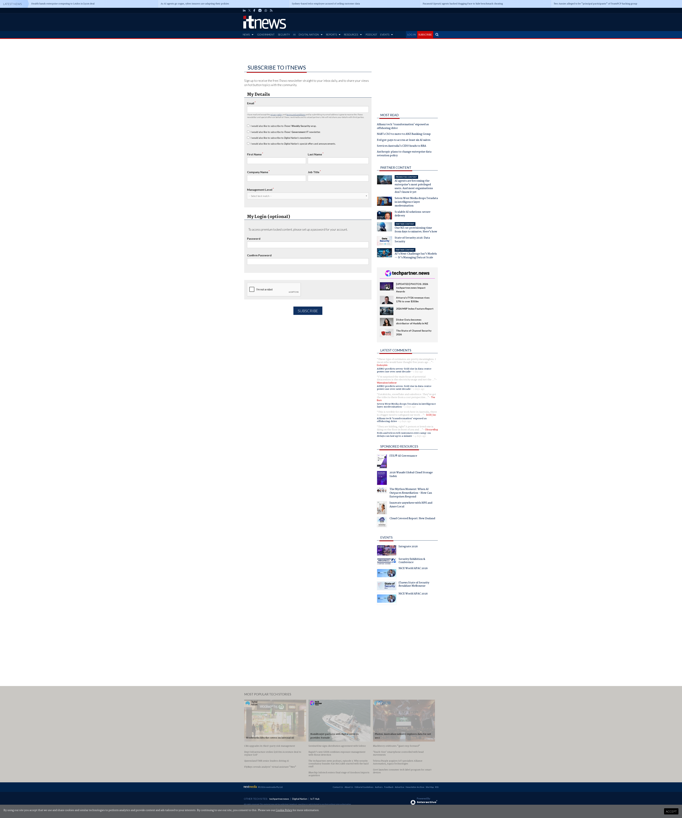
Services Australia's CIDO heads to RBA (401, 146)
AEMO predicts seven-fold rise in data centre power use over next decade (404, 370)
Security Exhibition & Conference (412, 561)
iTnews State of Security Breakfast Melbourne (414, 584)
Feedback (388, 787)
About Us (349, 787)
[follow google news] (260, 10)
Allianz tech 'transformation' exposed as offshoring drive (403, 126)
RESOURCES (351, 34)
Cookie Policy (284, 810)
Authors (379, 787)
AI (294, 34)
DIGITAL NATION (309, 34)
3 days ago (410, 407)
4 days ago (405, 421)
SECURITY (284, 34)
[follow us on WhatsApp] (266, 10)
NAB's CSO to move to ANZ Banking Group (404, 134)
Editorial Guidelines (364, 787)
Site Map (430, 787)
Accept (671, 811)
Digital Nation (299, 798)
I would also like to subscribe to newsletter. (286, 132)
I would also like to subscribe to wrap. (283, 126)
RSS (437, 787)
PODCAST (371, 34)
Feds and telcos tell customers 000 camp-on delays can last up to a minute (404, 434)
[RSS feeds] (271, 10)
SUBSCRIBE (425, 34)
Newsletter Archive (415, 787)
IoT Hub (315, 798)
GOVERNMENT (266, 34)
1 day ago (418, 372)
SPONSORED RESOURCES (399, 446)
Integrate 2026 (408, 547)
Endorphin (382, 365)
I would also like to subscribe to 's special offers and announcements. (293, 143)
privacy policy (276, 114)
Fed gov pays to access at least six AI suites (403, 140)
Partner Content (395, 167)
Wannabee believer (387, 382)
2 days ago (418, 389)
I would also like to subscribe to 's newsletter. (281, 137)
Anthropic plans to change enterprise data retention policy (404, 154)
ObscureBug (431, 429)
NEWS (246, 34)
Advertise (399, 787)
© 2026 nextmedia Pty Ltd (270, 787)
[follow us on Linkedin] (244, 10)
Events (386, 537)
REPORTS (331, 34)
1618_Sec (431, 414)
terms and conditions (295, 114)
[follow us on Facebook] (254, 10)
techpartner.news (279, 798)
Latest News (12, 3)
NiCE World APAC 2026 (413, 569)
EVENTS (384, 34)
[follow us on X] (249, 10)
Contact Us (338, 787)
